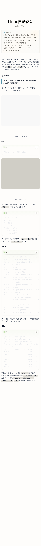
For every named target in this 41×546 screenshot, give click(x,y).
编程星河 (17, 26)
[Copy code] (36, 147)
